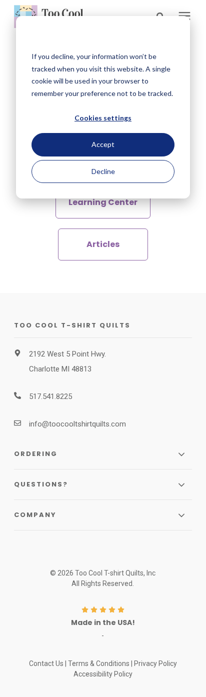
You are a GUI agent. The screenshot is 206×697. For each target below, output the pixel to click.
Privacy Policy (155, 664)
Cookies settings (103, 118)
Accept (103, 144)
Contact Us (46, 664)
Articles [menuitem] (103, 244)
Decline (103, 171)
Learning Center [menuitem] (103, 202)
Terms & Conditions (99, 664)
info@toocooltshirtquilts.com (77, 424)
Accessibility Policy (103, 674)
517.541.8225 (50, 396)
